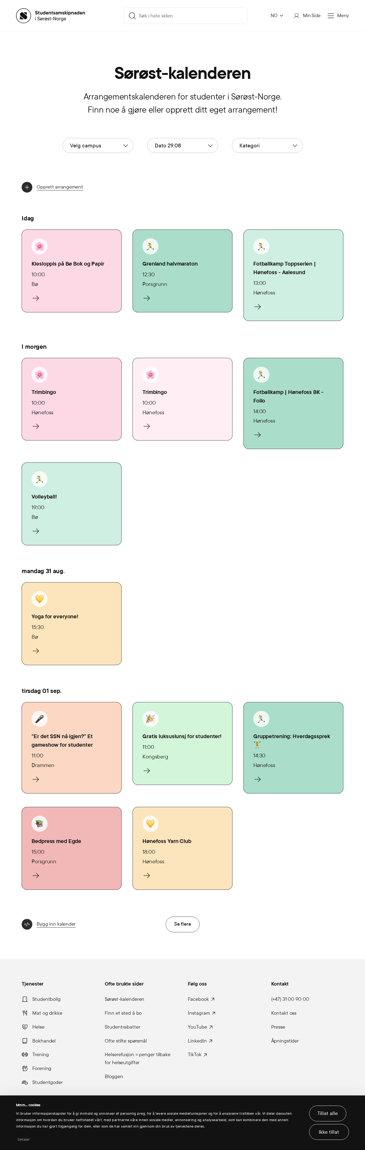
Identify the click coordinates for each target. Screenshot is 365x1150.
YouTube (197, 1027)
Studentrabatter (122, 1027)
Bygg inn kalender (56, 924)
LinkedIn (197, 1041)
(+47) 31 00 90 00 (290, 999)
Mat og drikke (47, 1013)
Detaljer (24, 1139)
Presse (278, 1027)
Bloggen (114, 1076)
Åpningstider (285, 1041)
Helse (38, 1027)
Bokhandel (44, 1041)
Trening (40, 1054)
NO (274, 15)
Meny (343, 15)
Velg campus (85, 145)
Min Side (312, 15)
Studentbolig (46, 999)
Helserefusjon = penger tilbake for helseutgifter (137, 1058)
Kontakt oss (284, 1013)
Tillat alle (327, 1113)
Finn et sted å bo (123, 1013)
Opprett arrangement (60, 187)
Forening (41, 1068)
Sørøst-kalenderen (124, 999)
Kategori (249, 145)
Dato (168, 145)
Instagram (199, 1013)
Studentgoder (47, 1082)
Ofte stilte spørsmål (126, 1041)
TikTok (194, 1054)
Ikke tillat (329, 1132)
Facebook (198, 999)
